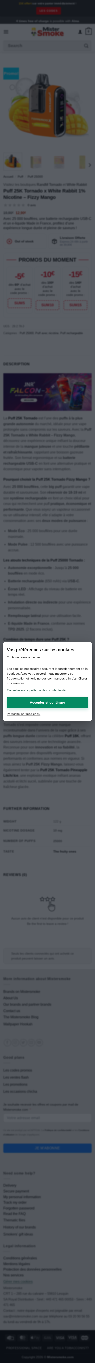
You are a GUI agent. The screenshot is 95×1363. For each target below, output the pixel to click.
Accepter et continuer (47, 702)
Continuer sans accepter (23, 657)
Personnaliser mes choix (23, 714)
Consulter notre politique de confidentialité (36, 690)
